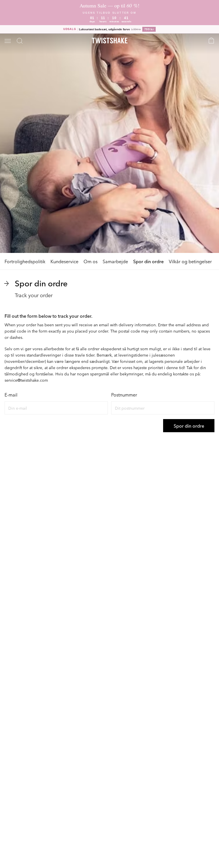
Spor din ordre (148, 261)
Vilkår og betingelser (190, 261)
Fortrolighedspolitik (25, 261)
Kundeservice (64, 261)
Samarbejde (115, 261)
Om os (91, 261)
